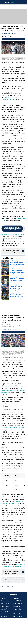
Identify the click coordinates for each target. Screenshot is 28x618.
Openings (16, 598)
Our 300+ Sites (17, 601)
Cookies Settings (18, 616)
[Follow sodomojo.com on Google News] (23, 251)
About (3, 598)
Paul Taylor (6, 329)
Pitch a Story (5, 606)
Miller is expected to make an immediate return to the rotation (13, 390)
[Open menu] (2, 2)
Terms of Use (5, 609)
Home (2, 303)
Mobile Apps (5, 603)
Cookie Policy (17, 609)
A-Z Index (4, 616)
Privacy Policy (17, 606)
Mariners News (9, 303)
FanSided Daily (17, 603)
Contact (3, 601)
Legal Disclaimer (6, 612)
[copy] (11, 36)
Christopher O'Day (8, 33)
